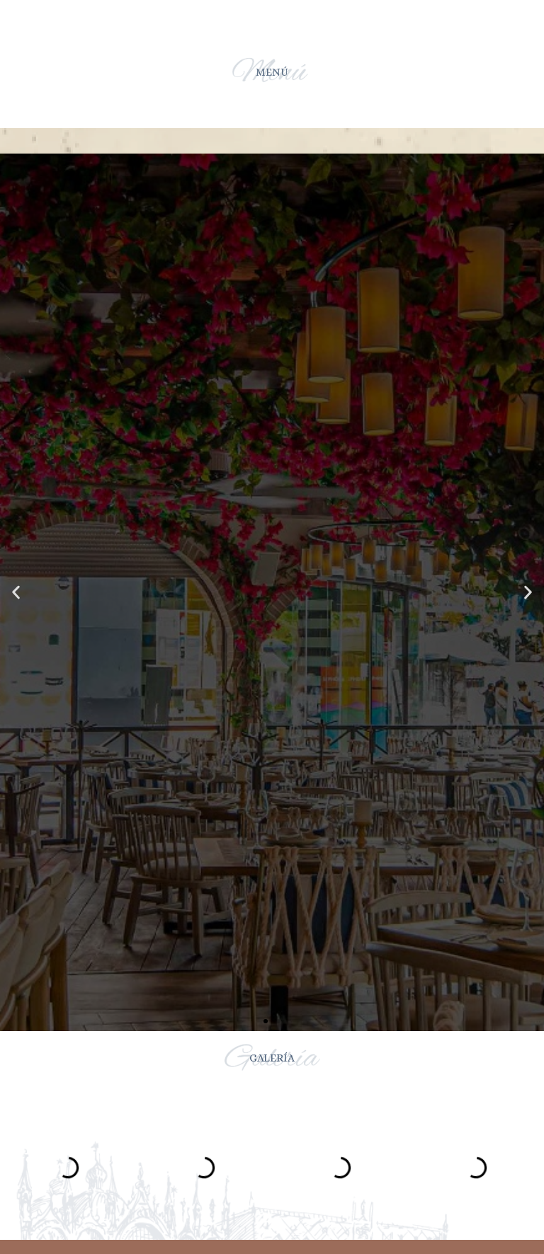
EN (309, 21)
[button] (266, 1021)
